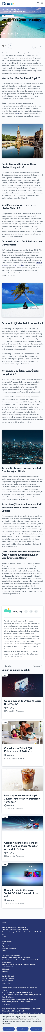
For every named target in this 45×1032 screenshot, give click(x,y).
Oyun (4, 15)
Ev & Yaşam (6, 24)
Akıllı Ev (4, 28)
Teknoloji (5, 7)
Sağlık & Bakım (7, 20)
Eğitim (4, 33)
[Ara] (38, 3)
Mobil (4, 11)
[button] (41, 3)
